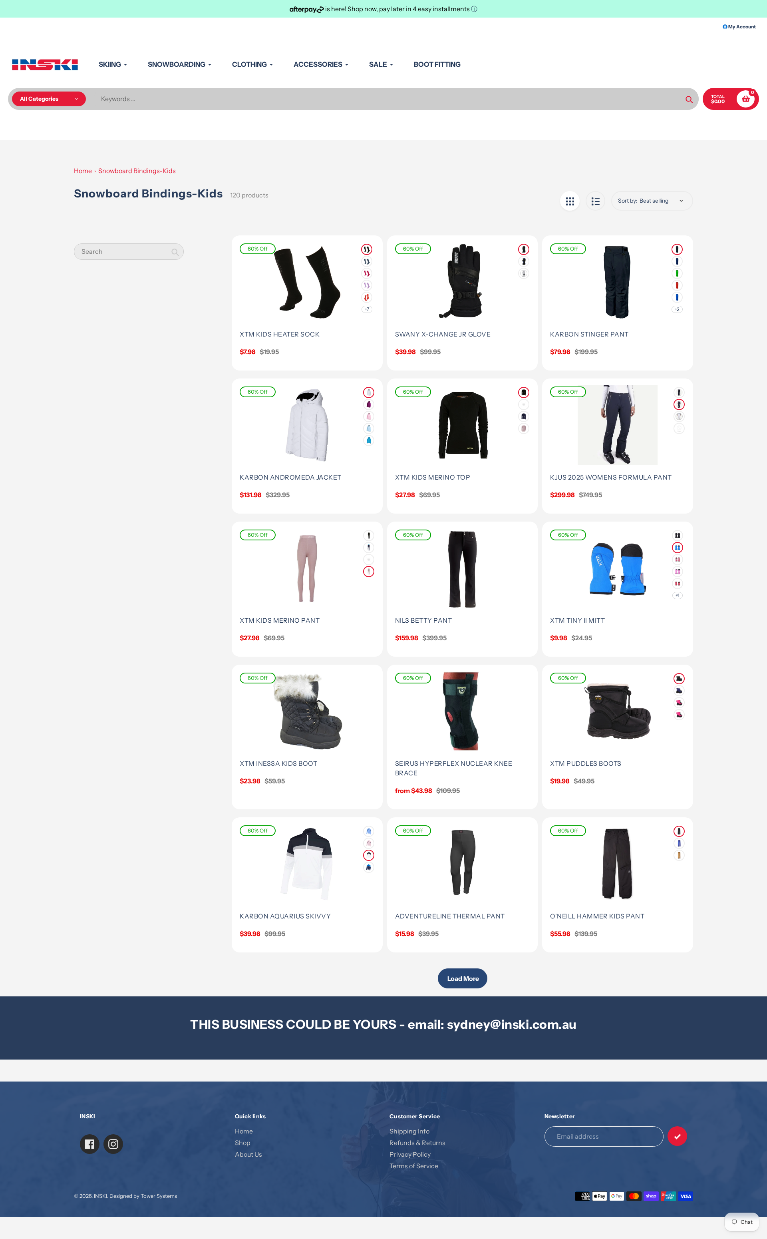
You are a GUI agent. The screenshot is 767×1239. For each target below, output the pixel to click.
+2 (677, 309)
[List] (595, 201)
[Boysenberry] (368, 404)
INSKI (100, 1196)
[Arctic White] (368, 392)
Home (83, 171)
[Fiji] (368, 440)
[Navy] (366, 261)
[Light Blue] (368, 831)
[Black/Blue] (523, 261)
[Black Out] (679, 831)
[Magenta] (677, 583)
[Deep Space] (679, 404)
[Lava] (366, 297)
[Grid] (570, 201)
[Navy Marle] (523, 416)
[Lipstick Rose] (368, 843)
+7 (367, 309)
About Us (248, 1154)
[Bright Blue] (677, 547)
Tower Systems (159, 1196)
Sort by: (628, 200)
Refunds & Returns (417, 1143)
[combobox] (129, 251)
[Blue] (679, 690)
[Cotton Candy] (368, 416)
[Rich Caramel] (679, 855)
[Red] (677, 285)
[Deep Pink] (523, 404)
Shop (242, 1143)
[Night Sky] (677, 261)
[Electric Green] (677, 273)
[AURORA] (679, 428)
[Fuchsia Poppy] (677, 559)
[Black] (366, 249)
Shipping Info (409, 1131)
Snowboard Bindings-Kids (137, 171)
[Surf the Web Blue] (679, 843)
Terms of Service (413, 1166)
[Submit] (677, 1136)
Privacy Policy (410, 1154)
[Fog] (523, 428)
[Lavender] (366, 285)
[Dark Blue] (368, 867)
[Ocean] (368, 428)
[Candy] (366, 273)
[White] (523, 273)
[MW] (677, 297)
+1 (678, 595)
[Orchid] (677, 571)
